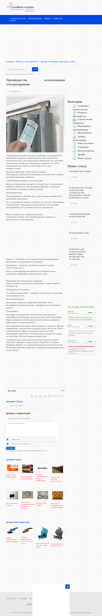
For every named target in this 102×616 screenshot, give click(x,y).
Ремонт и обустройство (27, 61)
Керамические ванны (80, 171)
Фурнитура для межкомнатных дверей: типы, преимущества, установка (77, 254)
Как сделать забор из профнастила (56, 479)
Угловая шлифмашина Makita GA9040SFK (12, 540)
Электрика (83, 147)
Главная (10, 61)
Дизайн (81, 154)
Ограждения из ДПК (79, 233)
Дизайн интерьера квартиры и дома (58, 61)
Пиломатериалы (86, 150)
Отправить (10, 448)
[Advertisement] (51, 41)
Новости (58, 19)
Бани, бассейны (85, 143)
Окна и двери (84, 158)
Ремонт (47, 19)
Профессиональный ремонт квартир (79, 215)
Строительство (18, 19)
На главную (7, 19)
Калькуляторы (35, 19)
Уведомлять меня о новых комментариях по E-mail (28, 451)
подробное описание (50, 163)
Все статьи (12, 391)
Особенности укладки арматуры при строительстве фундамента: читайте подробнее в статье (80, 193)
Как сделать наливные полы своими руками (57, 505)
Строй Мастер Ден (25, 613)
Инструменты (85, 133)
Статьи (23, 599)
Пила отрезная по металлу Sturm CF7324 (42, 545)
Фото (13, 21)
